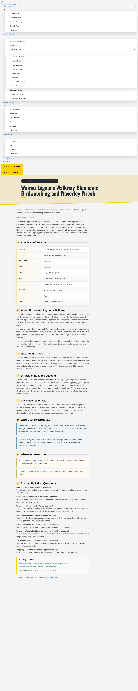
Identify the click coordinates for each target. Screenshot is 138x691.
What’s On (6, 158)
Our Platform (7, 134)
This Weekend (14, 45)
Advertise (13, 141)
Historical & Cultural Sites (18, 98)
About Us (13, 149)
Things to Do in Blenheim (17, 41)
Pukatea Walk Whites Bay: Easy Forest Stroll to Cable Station (37, 570)
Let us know (53, 577)
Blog (11, 145)
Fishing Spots (16, 73)
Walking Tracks (16, 61)
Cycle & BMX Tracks (18, 82)
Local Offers (7, 161)
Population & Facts (16, 13)
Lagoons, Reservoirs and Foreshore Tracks (54, 210)
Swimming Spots (17, 69)
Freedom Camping (16, 22)
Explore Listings (8, 103)
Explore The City (8, 34)
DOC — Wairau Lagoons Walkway (31, 460)
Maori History (14, 30)
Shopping (13, 126)
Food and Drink (15, 117)
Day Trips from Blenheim (17, 94)
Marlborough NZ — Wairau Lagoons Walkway (35, 471)
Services (13, 122)
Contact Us (13, 153)
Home (18, 210)
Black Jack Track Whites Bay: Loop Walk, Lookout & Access (37, 566)
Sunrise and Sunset (16, 90)
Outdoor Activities (15, 49)
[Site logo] (10, 4)
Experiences (14, 113)
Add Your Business (12, 167)
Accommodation (15, 109)
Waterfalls (15, 77)
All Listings (13, 130)
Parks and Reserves (18, 57)
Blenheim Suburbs (15, 17)
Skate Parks (16, 86)
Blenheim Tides (15, 26)
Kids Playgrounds (17, 65)
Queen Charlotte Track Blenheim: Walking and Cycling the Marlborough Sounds (43, 563)
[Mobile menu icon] (69, 1)
